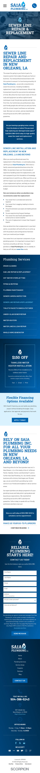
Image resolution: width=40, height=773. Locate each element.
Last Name (7, 577)
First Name (7, 572)
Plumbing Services (20, 662)
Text (13, 383)
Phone (6, 583)
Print (26, 383)
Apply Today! (20, 420)
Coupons (20, 668)
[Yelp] (20, 743)
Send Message (20, 633)
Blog (20, 674)
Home (20, 655)
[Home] (19, 5)
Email (20, 383)
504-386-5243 (20, 699)
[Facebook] (16, 743)
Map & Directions (20, 714)
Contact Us (20, 681)
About (20, 658)
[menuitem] (20, 267)
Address (6, 594)
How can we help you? (10, 605)
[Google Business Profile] (24, 743)
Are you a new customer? (11, 599)
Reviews (20, 671)
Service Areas (20, 665)
